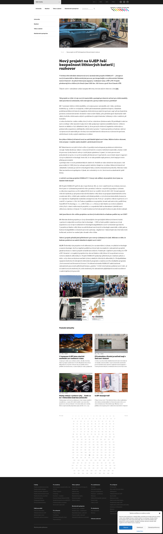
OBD (100, 2)
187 (113, 455)
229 (110, 465)
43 (84, 424)
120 (109, 439)
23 (100, 418)
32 (88, 421)
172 (97, 452)
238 (102, 468)
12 (106, 416)
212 (85, 463)
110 (114, 437)
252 (74, 473)
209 (73, 463)
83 (98, 431)
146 (81, 447)
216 (101, 463)
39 (113, 421)
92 (87, 434)
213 (89, 463)
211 (81, 463)
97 (106, 434)
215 (97, 463)
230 (114, 465)
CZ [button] (94, 2)
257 (95, 473)
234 (85, 468)
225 (93, 465)
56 (88, 426)
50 (110, 424)
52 (73, 426)
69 (92, 429)
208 (113, 460)
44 (88, 424)
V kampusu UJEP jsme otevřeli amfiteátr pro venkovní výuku (71, 357)
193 (93, 457)
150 (98, 447)
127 (93, 442)
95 (98, 434)
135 (81, 444)
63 (113, 426)
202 (87, 460)
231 (72, 468)
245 (87, 470)
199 (74, 460)
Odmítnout (140, 527)
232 (77, 468)
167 (77, 452)
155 (73, 450)
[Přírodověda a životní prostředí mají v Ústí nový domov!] (111, 343)
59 (98, 426)
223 (85, 465)
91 (84, 434)
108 (106, 437)
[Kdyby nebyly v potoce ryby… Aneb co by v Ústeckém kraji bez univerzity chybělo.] (75, 382)
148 (89, 447)
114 (85, 439)
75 (113, 429)
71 (99, 429)
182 (93, 455)
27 (114, 418)
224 (89, 465)
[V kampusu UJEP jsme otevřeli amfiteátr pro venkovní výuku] (75, 343)
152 (106, 447)
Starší (126, 415)
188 (73, 457)
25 (107, 418)
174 (105, 452)
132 (113, 442)
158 (85, 450)
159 (89, 450)
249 (104, 470)
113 (81, 439)
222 (81, 465)
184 (101, 455)
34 (95, 421)
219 (114, 463)
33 (91, 421)
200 (79, 460)
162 (101, 450)
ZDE (116, 89)
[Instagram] (124, 2)
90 (80, 434)
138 (93, 444)
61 (106, 426)
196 (106, 457)
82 (95, 431)
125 (85, 442)
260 (108, 473)
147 (85, 447)
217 (105, 463)
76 (73, 431)
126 (89, 442)
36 (102, 421)
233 (81, 468)
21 (93, 418)
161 (97, 450)
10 (100, 416)
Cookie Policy (140, 531)
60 (102, 426)
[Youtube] (127, 2)
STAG (113, 2)
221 (77, 465)
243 (79, 470)
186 (109, 455)
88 (73, 434)
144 (73, 447)
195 (101, 457)
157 (81, 450)
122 (73, 442)
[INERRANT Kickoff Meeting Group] (71, 286)
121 (113, 439)
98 (110, 434)
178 (77, 455)
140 (101, 444)
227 (102, 465)
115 (89, 439)
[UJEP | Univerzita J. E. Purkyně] (119, 10)
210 (78, 463)
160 (93, 450)
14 (113, 416)
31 (84, 421)
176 (114, 452)
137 (89, 444)
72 (102, 429)
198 (114, 457)
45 (91, 424)
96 (102, 434)
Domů (62, 52)
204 (95, 460)
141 (105, 444)
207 (108, 460)
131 (109, 442)
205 (100, 460)
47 (99, 424)
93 (91, 434)
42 (80, 424)
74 (110, 429)
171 (93, 452)
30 (81, 421)
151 (102, 447)
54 (80, 426)
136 (85, 444)
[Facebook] (121, 2)
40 (73, 424)
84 (102, 431)
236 (93, 468)
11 (103, 416)
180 (85, 455)
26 (111, 418)
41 (77, 424)
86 (109, 431)
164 (110, 450)
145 (77, 447)
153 (110, 447)
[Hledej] (94, 8)
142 (109, 444)
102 (81, 437)
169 (86, 452)
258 (100, 473)
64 (73, 429)
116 (93, 439)
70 (95, 429)
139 (97, 444)
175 (109, 452)
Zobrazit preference (154, 527)
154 (114, 447)
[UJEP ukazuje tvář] (111, 382)
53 (77, 426)
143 (114, 444)
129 (101, 442)
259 (104, 473)
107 (102, 437)
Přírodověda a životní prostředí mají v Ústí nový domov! (110, 357)
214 (93, 463)
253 (79, 473)
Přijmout (125, 527)
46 (95, 424)
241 (114, 468)
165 (114, 450)
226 (97, 465)
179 (81, 455)
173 (101, 452)
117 (97, 439)
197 (110, 457)
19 (86, 418)
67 (84, 429)
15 (72, 418)
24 (103, 418)
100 (73, 437)
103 (85, 437)
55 (84, 426)
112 (78, 439)
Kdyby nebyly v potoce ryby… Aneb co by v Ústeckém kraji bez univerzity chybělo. (75, 398)
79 (84, 431)
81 (91, 431)
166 (73, 452)
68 (88, 429)
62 (109, 426)
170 (90, 452)
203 (91, 460)
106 (97, 437)
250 (109, 470)
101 (77, 437)
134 (77, 444)
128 (97, 442)
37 (106, 421)
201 (83, 460)
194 (97, 457)
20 (89, 418)
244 (83, 470)
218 (109, 463)
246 (91, 470)
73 (106, 429)
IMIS (107, 2)
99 (113, 434)
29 (77, 421)
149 (94, 447)
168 (81, 452)
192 (89, 457)
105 (93, 437)
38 (109, 421)
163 (105, 450)
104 (89, 437)
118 (101, 439)
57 (91, 426)
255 (87, 473)
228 (106, 465)
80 (88, 431)
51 (113, 424)
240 (110, 468)
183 (97, 455)
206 (104, 460)
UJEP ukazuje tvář (102, 396)
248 (100, 470)
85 (106, 431)
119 (105, 439)
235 (89, 468)
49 (106, 424)
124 (81, 442)
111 (74, 439)
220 (73, 465)
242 (74, 470)
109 (110, 437)
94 (95, 434)
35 (98, 421)
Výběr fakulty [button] (39, 2)
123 (77, 442)
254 (83, 473)
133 (73, 444)
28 (73, 421)
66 (81, 429)
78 (81, 431)
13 (110, 416)
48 (102, 424)
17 (79, 418)
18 (82, 418)
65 (77, 429)
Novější (61, 415)
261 (112, 473)
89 (77, 434)
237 (97, 468)
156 (77, 450)
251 (113, 470)
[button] (159, 513)
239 (106, 468)
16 (75, 418)
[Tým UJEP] (116, 286)
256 (91, 473)
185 (105, 455)
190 (81, 457)
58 (95, 426)
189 (77, 457)
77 (77, 431)
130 (106, 442)
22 (96, 418)
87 (113, 431)
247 (96, 470)
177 (73, 455)
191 (85, 457)
